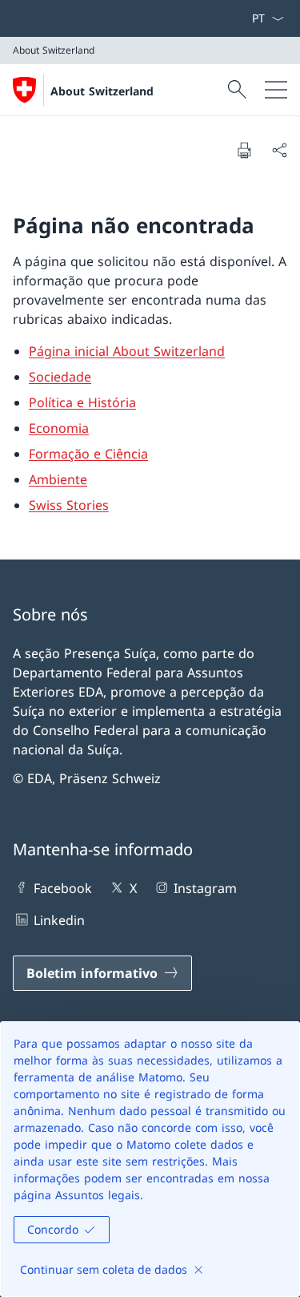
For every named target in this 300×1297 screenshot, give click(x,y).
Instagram (205, 888)
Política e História (82, 402)
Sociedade (60, 377)
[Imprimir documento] (244, 150)
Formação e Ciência (88, 454)
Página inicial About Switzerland (127, 351)
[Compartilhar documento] (279, 150)
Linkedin (59, 920)
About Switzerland (102, 91)
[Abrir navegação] (276, 90)
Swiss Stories (69, 505)
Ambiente (58, 479)
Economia (59, 428)
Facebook (63, 888)
